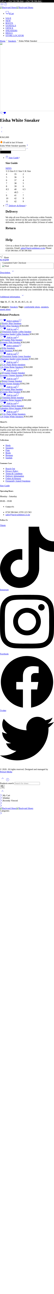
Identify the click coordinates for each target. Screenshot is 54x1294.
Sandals (9, 458)
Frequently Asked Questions (18, 481)
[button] (13, 329)
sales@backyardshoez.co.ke (33, 248)
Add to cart (5, 152)
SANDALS (11, 25)
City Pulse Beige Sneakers (12, 367)
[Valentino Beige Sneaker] (27, 397)
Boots (8, 453)
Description (5, 272)
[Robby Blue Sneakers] (27, 323)
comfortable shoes (32, 307)
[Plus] (27, 146)
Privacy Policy (12, 471)
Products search (7, 783)
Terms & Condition (14, 473)
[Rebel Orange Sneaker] (27, 381)
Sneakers (12, 41)
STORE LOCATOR (15, 35)
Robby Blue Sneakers (10, 326)
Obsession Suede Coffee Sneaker (15, 334)
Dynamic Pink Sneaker (10, 342)
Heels (8, 445)
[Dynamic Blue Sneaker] (27, 389)
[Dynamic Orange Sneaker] (27, 373)
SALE (8, 18)
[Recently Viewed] (7, 781)
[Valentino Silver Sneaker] (27, 406)
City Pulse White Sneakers (12, 416)
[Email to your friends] (8, 260)
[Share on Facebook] (3, 260)
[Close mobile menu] (1, 806)
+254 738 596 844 (33, 1)
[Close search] (2, 793)
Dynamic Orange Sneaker (11, 375)
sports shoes (5, 309)
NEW (8, 21)
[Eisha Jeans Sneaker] (1, 132)
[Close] (1, 795)
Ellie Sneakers (6, 350)
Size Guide (13, 158)
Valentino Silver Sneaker (11, 408)
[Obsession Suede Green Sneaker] (27, 356)
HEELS (9, 33)
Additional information (10, 297)
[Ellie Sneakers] (27, 348)
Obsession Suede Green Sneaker (14, 359)
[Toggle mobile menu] (2, 5)
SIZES (8, 168)
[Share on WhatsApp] (5, 260)
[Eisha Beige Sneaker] (1, 128)
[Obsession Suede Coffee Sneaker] (27, 331)
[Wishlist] (3, 113)
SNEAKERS (11, 30)
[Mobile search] (5, 5)
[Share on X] (1, 260)
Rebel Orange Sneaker (10, 383)
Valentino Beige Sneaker (11, 400)
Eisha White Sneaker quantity (13, 146)
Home (2, 41)
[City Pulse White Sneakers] (27, 414)
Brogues (9, 455)
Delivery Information (15, 476)
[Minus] (27, 149)
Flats (8, 450)
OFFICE (9, 28)
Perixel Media (6, 772)
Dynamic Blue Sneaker (10, 392)
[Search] (2, 787)
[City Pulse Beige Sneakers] (27, 364)
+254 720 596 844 (15, 1)
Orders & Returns (13, 478)
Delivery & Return (16, 205)
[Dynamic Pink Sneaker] (27, 340)
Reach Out (10, 468)
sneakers (44, 307)
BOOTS (9, 23)
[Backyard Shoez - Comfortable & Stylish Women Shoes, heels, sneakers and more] (16, 7)
